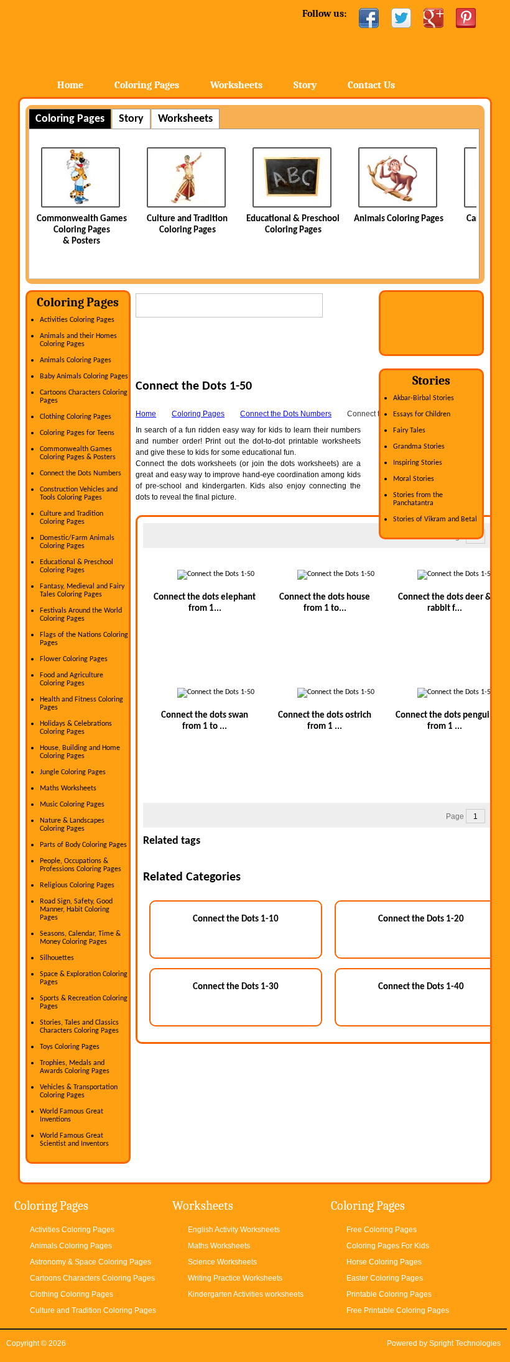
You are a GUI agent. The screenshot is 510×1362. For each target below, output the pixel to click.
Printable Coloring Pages (389, 1294)
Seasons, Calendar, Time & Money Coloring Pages (80, 938)
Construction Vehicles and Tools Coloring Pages (79, 493)
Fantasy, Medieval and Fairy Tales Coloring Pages (82, 590)
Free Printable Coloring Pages (397, 1310)
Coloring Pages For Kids (387, 1245)
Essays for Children (421, 414)
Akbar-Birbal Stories (423, 398)
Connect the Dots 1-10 (236, 919)
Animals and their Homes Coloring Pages (78, 340)
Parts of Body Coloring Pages (83, 845)
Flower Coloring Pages (74, 659)
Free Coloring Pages (381, 1229)
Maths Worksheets (68, 788)
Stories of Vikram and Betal (435, 519)
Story (305, 85)
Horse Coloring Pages (384, 1262)
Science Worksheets (222, 1262)
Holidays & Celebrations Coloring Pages (76, 728)
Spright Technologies (465, 1343)
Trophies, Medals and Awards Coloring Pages (74, 1067)
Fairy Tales (409, 430)
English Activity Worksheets (234, 1229)
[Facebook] (369, 18)
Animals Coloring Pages (398, 219)
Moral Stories (413, 479)
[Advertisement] (281, 360)
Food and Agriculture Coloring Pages (71, 679)
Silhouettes (57, 958)
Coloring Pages (146, 85)
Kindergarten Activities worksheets (246, 1294)
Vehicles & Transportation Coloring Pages (79, 1091)
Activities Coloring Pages (77, 320)
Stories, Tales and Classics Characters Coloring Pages (79, 1027)
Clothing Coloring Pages (75, 417)
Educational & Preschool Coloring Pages (76, 566)
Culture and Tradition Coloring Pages (71, 518)
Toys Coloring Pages (70, 1047)
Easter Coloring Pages (384, 1278)
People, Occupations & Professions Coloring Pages (80, 865)
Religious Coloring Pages (77, 885)
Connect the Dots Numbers (80, 473)
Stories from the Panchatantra (418, 499)
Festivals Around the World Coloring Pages (81, 615)
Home (118, 37)
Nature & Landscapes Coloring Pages (72, 825)
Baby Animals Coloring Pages (84, 376)
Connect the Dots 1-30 (236, 987)
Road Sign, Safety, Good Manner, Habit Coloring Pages (76, 909)
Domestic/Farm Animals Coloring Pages (77, 542)
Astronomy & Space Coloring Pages (90, 1262)
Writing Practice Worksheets (235, 1278)
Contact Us (371, 85)
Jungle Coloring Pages (73, 772)
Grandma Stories (419, 446)
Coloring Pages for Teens (77, 433)
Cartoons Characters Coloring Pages (92, 1278)
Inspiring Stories (417, 463)
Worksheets (236, 85)
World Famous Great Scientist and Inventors (74, 1140)
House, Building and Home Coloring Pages (80, 752)
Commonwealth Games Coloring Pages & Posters (82, 230)
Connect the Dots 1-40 (421, 987)
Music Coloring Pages (72, 804)
